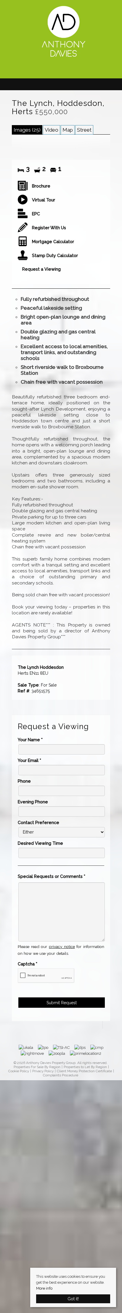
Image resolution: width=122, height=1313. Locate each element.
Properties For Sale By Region (37, 1067)
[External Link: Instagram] (66, 69)
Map (67, 130)
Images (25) (27, 130)
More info (44, 1288)
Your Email (29, 760)
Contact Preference (38, 822)
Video (51, 130)
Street (84, 130)
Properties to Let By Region (85, 1067)
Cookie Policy (18, 1071)
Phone (24, 781)
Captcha (27, 964)
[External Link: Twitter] (63, 69)
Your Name (30, 739)
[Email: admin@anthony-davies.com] (58, 69)
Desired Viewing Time (40, 843)
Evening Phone (33, 802)
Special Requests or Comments (51, 876)
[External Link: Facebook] (61, 69)
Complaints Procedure (60, 1075)
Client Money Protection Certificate (84, 1071)
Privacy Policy (43, 1071)
